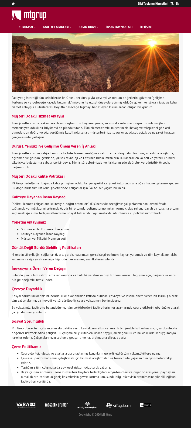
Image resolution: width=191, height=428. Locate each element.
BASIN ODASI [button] (87, 26)
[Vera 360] (26, 405)
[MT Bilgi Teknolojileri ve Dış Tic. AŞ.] (87, 405)
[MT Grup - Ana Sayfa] (13, 3)
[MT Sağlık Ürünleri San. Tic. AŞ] (56, 404)
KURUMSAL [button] (26, 26)
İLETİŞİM (146, 26)
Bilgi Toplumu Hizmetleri (153, 3)
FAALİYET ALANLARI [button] (56, 26)
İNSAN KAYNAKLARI (119, 26)
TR (172, 3)
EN (177, 3)
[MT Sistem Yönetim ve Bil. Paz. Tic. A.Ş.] (118, 404)
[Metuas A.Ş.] (145, 404)
